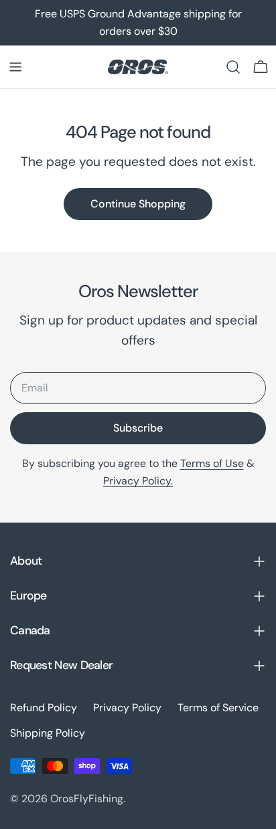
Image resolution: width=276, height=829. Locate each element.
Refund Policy (43, 708)
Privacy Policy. (138, 481)
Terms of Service (218, 708)
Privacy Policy (127, 708)
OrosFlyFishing (86, 799)
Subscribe (138, 428)
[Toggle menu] (15, 67)
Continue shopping (138, 204)
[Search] (233, 67)
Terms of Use (212, 463)
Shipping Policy (47, 733)
